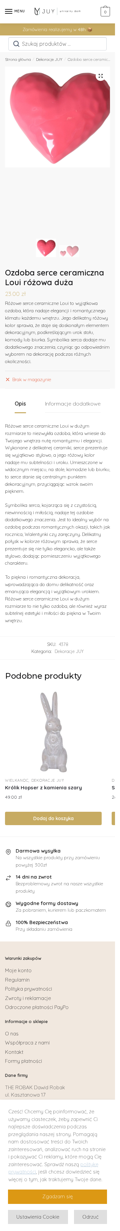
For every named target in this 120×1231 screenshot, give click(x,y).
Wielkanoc (16, 780)
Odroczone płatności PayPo (37, 1007)
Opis (20, 403)
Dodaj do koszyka (53, 818)
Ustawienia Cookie (37, 1217)
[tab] (20, 404)
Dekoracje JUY (49, 59)
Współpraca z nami (27, 1042)
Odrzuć (90, 1217)
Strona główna (18, 59)
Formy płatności (23, 1061)
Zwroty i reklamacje (28, 998)
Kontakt (14, 1052)
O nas (12, 1033)
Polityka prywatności (28, 989)
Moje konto (18, 970)
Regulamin (17, 980)
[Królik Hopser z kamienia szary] (53, 732)
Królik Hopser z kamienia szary (43, 787)
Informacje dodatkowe (73, 403)
